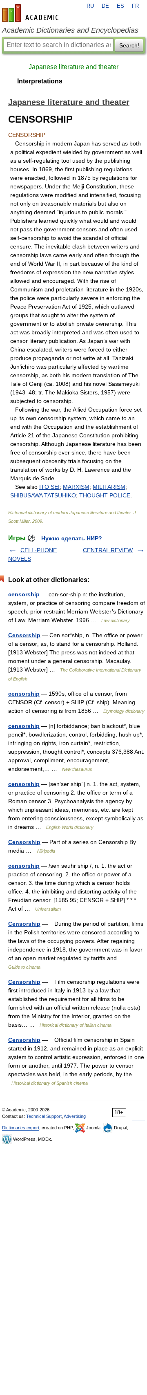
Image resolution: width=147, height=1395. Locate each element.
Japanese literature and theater (73, 66)
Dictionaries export (20, 1127)
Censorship (24, 635)
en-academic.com (31, 13)
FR (135, 6)
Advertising (75, 1116)
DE (105, 6)
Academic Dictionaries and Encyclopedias (70, 30)
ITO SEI (49, 487)
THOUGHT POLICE (104, 495)
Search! (129, 45)
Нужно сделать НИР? (71, 538)
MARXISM (76, 487)
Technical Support (44, 1116)
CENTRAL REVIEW (108, 550)
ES (120, 6)
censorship (24, 594)
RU (90, 6)
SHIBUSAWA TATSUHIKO (43, 495)
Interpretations (39, 81)
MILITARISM (109, 487)
